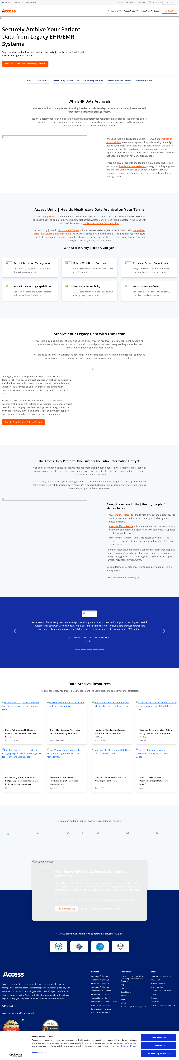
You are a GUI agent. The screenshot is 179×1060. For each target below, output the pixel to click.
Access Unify (39, 481)
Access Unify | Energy (100, 987)
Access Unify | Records (100, 976)
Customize (157, 1046)
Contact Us (155, 1001)
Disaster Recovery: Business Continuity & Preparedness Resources (132, 978)
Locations (142, 2)
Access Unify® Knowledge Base (133, 1006)
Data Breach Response (100, 1012)
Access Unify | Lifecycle (100, 980)
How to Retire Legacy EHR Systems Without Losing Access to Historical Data (20, 733)
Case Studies (126, 992)
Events (123, 1003)
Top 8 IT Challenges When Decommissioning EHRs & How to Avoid (153, 780)
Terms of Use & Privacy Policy (122, 1046)
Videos (123, 999)
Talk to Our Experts (66, 908)
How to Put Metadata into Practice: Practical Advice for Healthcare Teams (110, 733)
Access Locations (157, 987)
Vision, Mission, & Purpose (161, 976)
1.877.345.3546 (30, 2)
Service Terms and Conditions (163, 1005)
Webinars (142, 740)
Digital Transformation (100, 1005)
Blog (6, 740)
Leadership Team (158, 983)
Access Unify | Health (44, 216)
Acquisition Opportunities (161, 991)
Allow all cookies (158, 1038)
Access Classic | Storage (101, 991)
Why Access (155, 980)
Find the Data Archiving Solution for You (23, 422)
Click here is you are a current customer (100, 908)
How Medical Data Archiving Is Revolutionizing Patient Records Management (64, 780)
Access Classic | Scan (100, 994)
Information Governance (101, 1009)
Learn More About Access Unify (121, 577)
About (119, 2)
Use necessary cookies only (158, 1053)
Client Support (169, 2)
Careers (154, 998)
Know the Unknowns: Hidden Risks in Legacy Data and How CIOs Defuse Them (155, 733)
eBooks (124, 995)
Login (157, 2)
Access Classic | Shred (100, 998)
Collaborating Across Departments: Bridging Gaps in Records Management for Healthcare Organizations (22, 780)
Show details (37, 1053)
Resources (130, 2)
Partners (154, 994)
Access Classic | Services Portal (104, 1001)
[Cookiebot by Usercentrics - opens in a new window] (15, 1055)
